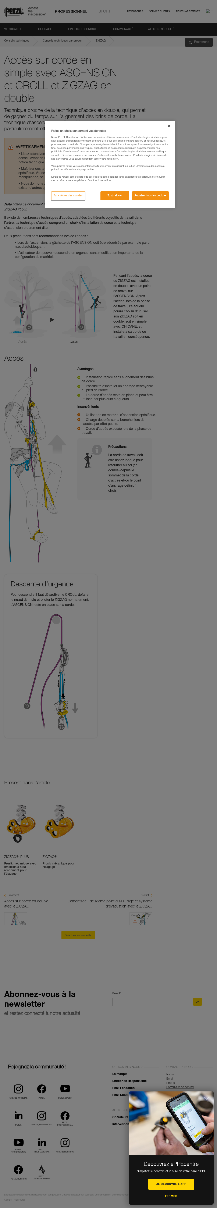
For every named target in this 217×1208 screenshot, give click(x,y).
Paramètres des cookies (68, 196)
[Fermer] (169, 126)
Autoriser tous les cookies (150, 196)
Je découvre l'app (171, 1184)
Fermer (171, 1196)
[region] (110, 164)
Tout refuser (115, 196)
